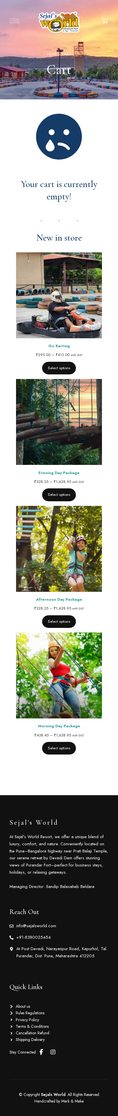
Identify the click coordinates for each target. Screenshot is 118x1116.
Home (52, 54)
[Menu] (14, 21)
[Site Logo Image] (59, 22)
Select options (59, 368)
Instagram (53, 1052)
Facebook (41, 1052)
